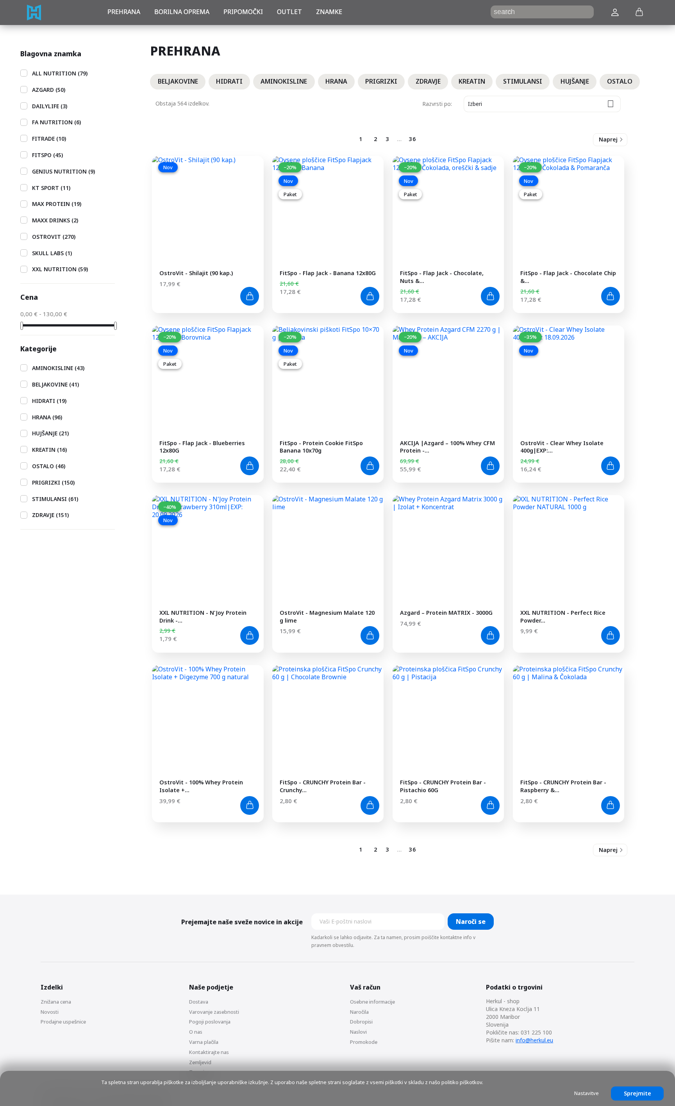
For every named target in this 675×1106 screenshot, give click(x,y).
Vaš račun (365, 987)
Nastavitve (586, 1093)
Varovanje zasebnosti (214, 1011)
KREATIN (49, 449)
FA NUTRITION (56, 122)
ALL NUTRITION (60, 73)
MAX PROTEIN (56, 204)
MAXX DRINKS (55, 220)
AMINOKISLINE (58, 368)
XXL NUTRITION (60, 269)
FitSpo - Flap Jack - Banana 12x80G (328, 273)
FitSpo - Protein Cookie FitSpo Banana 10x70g (321, 447)
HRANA (47, 417)
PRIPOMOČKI (243, 11)
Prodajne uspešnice (63, 1021)
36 (412, 139)
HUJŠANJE (50, 433)
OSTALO (48, 466)
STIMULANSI (55, 499)
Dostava (198, 1001)
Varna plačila (203, 1041)
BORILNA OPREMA (181, 11)
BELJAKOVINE (55, 384)
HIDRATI (49, 400)
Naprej (608, 139)
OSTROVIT (53, 236)
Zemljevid (200, 1062)
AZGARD (48, 89)
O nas (195, 1031)
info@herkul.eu (534, 1040)
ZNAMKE (329, 11)
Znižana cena (56, 1001)
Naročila (359, 1011)
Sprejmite (637, 1093)
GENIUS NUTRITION (63, 171)
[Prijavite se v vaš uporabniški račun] (615, 12)
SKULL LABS (52, 253)
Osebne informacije (372, 1001)
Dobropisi (361, 1021)
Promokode (363, 1041)
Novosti (50, 1011)
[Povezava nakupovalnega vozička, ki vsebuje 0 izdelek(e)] (639, 12)
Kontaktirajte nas (209, 1052)
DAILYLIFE (49, 106)
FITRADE (49, 138)
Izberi (541, 103)
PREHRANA (123, 11)
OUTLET (289, 11)
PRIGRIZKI (53, 482)
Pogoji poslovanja (209, 1021)
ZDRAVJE (50, 515)
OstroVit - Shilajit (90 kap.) (196, 273)
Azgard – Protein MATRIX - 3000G (446, 612)
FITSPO (47, 155)
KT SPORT (51, 187)
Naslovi (358, 1031)
